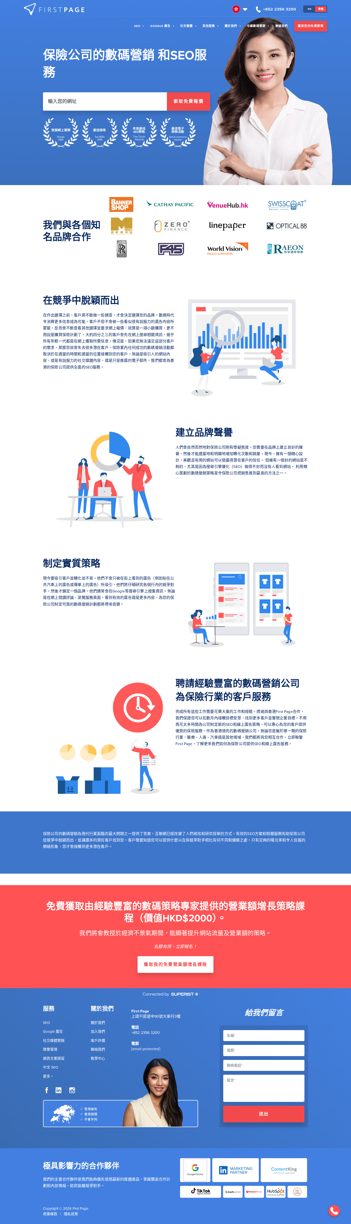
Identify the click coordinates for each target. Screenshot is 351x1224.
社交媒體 (186, 26)
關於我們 (231, 26)
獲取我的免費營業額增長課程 (175, 964)
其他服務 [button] (208, 26)
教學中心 (98, 1058)
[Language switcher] (240, 9)
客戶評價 (98, 1040)
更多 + (48, 1076)
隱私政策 (71, 1214)
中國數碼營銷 (256, 26)
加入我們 (98, 1031)
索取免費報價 (189, 101)
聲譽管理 (50, 1049)
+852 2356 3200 (145, 1032)
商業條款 (50, 1214)
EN (309, 9)
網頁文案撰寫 (53, 1058)
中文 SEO (50, 1067)
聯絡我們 (281, 26)
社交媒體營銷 (53, 1040)
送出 (264, 1114)
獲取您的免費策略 (311, 26)
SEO (137, 26)
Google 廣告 (160, 26)
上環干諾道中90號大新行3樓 (156, 1016)
